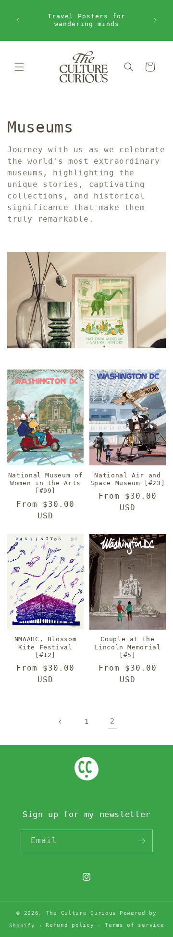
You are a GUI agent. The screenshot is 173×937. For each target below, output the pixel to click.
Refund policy (70, 925)
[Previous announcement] (17, 20)
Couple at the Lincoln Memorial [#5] (127, 646)
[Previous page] (60, 721)
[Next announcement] (155, 20)
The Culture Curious (81, 913)
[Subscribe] (141, 841)
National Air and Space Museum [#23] (127, 479)
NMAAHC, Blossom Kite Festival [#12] (45, 646)
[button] (19, 67)
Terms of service (134, 925)
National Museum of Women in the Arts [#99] (45, 483)
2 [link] (112, 721)
